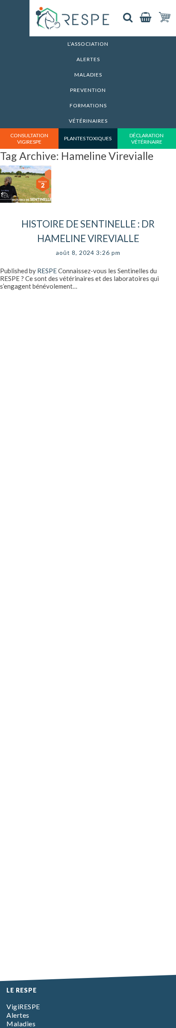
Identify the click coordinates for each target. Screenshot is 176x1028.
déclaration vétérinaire (146, 138)
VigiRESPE (23, 1006)
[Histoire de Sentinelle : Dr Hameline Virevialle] (25, 213)
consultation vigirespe (29, 138)
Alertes (88, 59)
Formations (88, 105)
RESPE (47, 271)
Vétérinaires (88, 121)
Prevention (88, 90)
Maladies (88, 74)
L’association (88, 44)
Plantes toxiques (87, 138)
